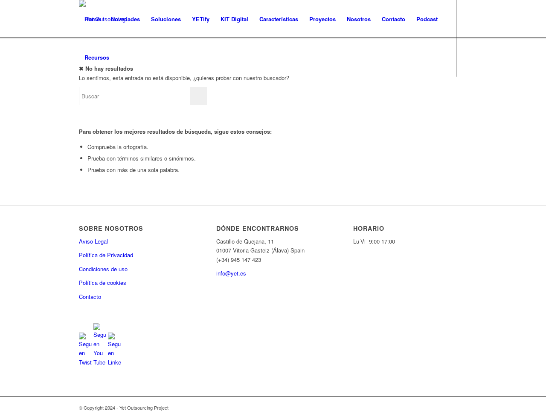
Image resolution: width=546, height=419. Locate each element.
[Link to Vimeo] (119, 95)
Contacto (90, 297)
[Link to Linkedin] (107, 95)
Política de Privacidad (106, 255)
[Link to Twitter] (81, 95)
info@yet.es (231, 273)
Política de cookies (102, 282)
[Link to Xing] (132, 95)
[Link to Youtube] (94, 95)
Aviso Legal (93, 241)
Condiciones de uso (103, 269)
